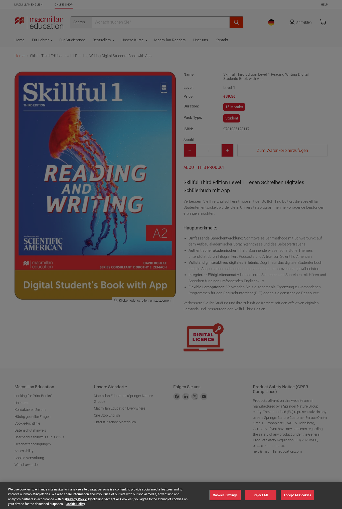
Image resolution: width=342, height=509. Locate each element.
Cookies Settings (225, 495)
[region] (171, 495)
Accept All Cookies (297, 495)
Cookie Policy (75, 504)
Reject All (260, 495)
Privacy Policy (76, 499)
